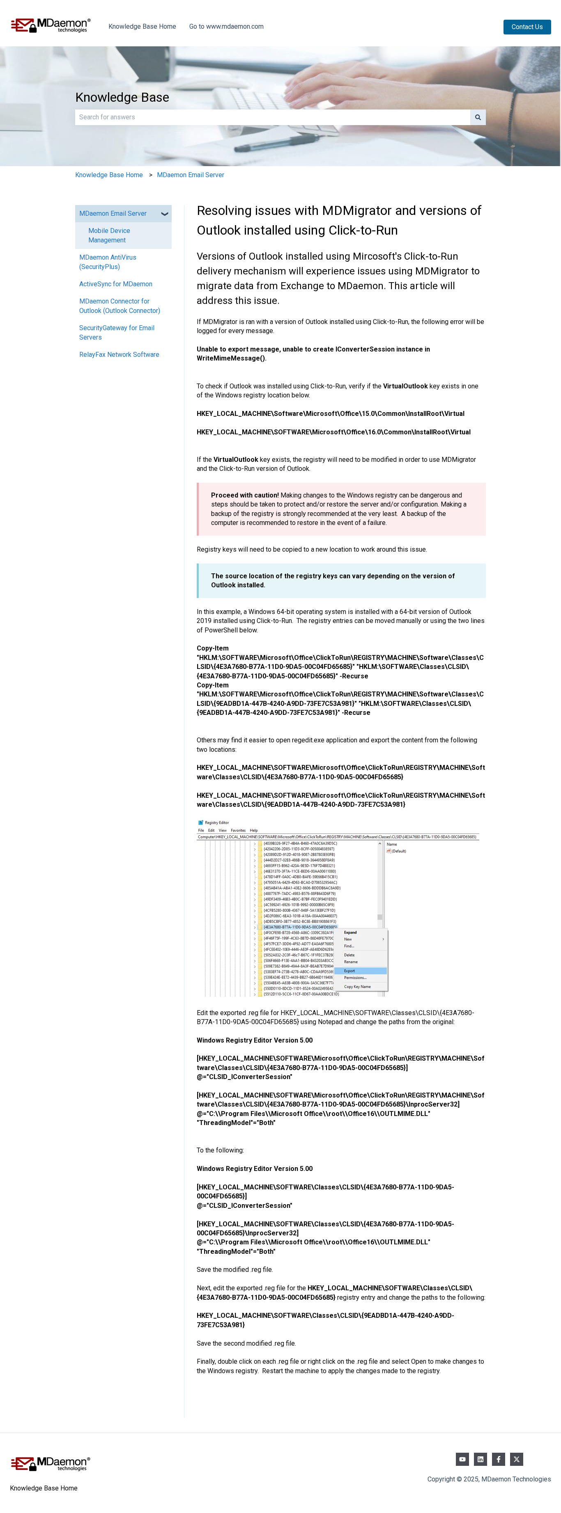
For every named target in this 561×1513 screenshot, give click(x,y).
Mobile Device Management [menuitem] (109, 235)
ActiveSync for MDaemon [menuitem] (115, 284)
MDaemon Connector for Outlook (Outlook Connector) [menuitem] (119, 305)
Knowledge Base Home (142, 26)
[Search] (478, 117)
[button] (165, 214)
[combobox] (272, 117)
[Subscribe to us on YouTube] (462, 1459)
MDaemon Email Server (190, 175)
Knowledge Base (122, 97)
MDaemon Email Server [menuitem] (113, 213)
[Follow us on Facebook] (498, 1459)
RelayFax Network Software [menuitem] (119, 354)
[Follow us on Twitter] (516, 1459)
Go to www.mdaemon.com (226, 26)
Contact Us (527, 27)
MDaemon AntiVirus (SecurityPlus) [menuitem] (107, 261)
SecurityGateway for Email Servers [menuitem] (116, 332)
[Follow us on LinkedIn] (480, 1459)
